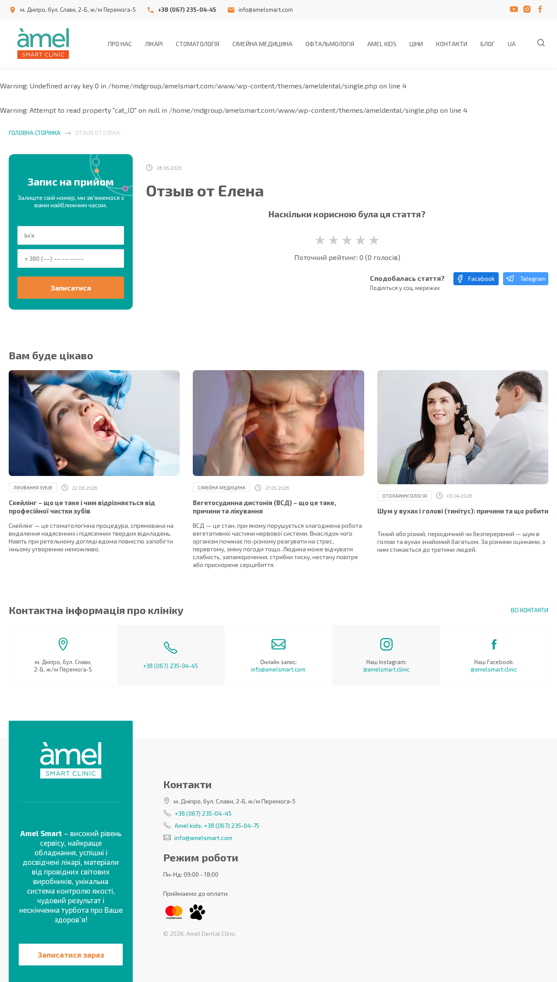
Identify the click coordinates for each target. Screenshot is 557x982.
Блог (487, 43)
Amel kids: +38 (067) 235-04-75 (216, 825)
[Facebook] (541, 10)
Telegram (533, 278)
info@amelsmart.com (265, 9)
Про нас (120, 43)
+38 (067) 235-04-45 (187, 9)
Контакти (451, 43)
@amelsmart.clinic (386, 669)
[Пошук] (540, 43)
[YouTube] (515, 10)
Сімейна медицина (262, 43)
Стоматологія (197, 43)
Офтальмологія (329, 43)
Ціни (416, 43)
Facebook (481, 278)
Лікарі (154, 43)
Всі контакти (529, 610)
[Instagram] (528, 10)
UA (512, 43)
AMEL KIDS (381, 43)
